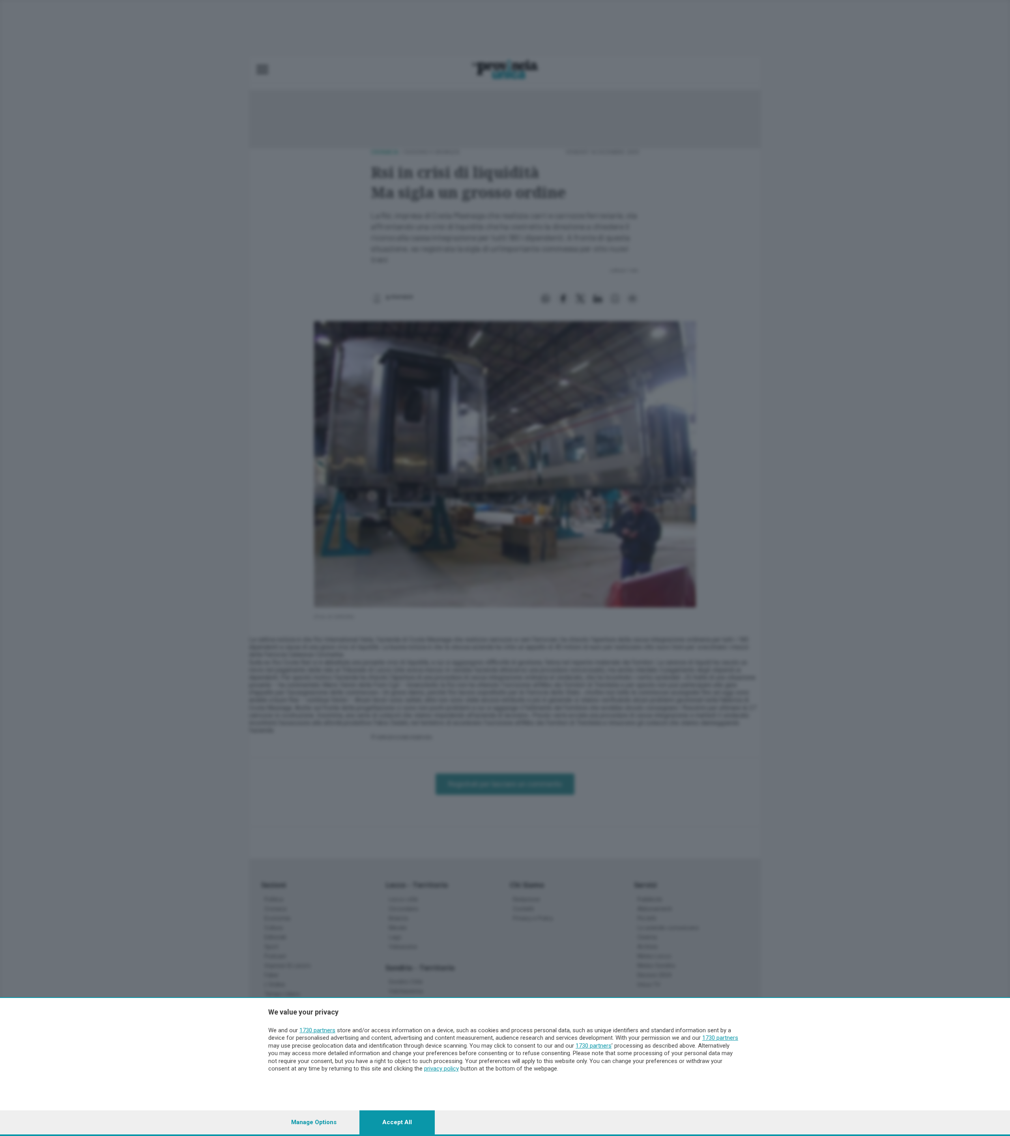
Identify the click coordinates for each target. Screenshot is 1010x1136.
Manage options (314, 1122)
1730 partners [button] (317, 1030)
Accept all (397, 1122)
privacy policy (441, 1068)
